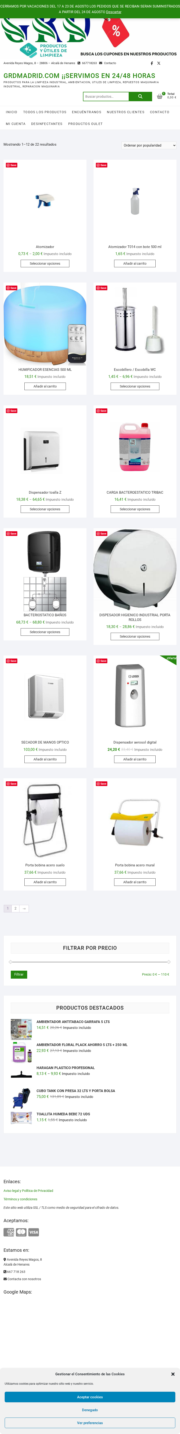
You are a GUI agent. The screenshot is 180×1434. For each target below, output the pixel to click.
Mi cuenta (16, 124)
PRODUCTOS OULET (85, 124)
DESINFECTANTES (47, 124)
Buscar (140, 96)
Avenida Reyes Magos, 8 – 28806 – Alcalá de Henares (39, 63)
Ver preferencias (90, 1423)
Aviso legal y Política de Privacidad (28, 1191)
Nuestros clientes (125, 112)
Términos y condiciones (20, 1199)
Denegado (90, 1410)
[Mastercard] (21, 1232)
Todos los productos (45, 112)
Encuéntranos (86, 112)
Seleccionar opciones (45, 263)
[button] (173, 1374)
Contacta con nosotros (24, 1279)
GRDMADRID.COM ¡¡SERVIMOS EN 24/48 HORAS (79, 76)
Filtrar (18, 974)
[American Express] (9, 1232)
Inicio (11, 112)
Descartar (113, 12)
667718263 (89, 63)
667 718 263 (15, 1272)
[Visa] (33, 1232)
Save (13, 165)
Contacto (109, 63)
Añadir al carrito (134, 263)
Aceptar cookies (90, 1397)
